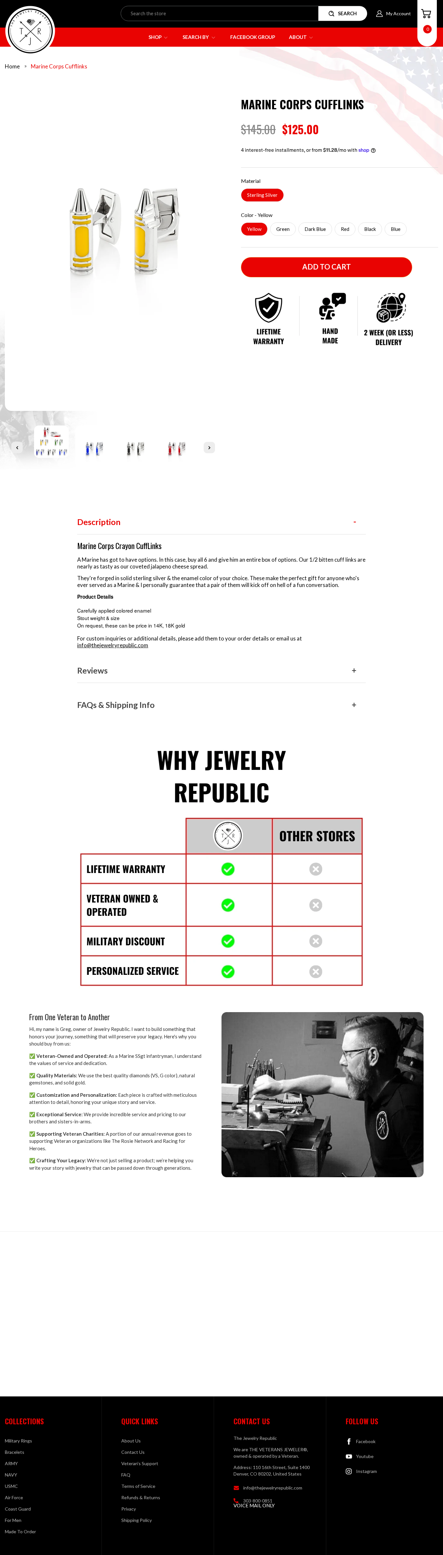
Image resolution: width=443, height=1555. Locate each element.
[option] (113, 251)
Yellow (254, 229)
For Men (13, 1520)
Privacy (128, 1509)
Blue (396, 229)
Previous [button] (17, 447)
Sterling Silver (262, 195)
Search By (196, 37)
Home (12, 66)
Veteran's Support (139, 1463)
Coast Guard (18, 1509)
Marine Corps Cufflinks (59, 66)
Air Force (14, 1497)
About (298, 37)
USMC (11, 1486)
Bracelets (14, 1452)
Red (345, 229)
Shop (155, 37)
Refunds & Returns (140, 1497)
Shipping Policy (136, 1520)
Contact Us (133, 1452)
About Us (131, 1440)
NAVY (11, 1474)
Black (370, 229)
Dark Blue (315, 229)
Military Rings (18, 1440)
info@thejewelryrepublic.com (112, 645)
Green (283, 229)
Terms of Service (138, 1486)
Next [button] (209, 447)
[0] (426, 13)
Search (347, 13)
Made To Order (20, 1531)
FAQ (125, 1474)
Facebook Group (252, 37)
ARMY (11, 1463)
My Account (398, 13)
